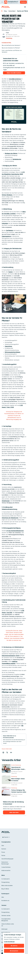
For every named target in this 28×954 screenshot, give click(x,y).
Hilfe (2, 897)
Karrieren (3, 848)
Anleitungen (4, 929)
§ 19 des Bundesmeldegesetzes (15, 530)
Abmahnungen (6, 501)
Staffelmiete (9, 230)
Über (2, 845)
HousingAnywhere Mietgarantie (6, 919)
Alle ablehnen (14, 945)
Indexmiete (5, 223)
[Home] (5, 7)
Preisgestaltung (5, 882)
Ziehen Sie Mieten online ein (7, 924)
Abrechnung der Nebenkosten (10, 518)
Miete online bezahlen (7, 885)
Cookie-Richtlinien (6, 867)
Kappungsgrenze (6, 236)
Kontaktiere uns (5, 900)
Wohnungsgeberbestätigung (12, 352)
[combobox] (6, 837)
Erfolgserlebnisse (5, 932)
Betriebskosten (17, 159)
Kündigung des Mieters (11, 153)
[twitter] (7, 752)
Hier (22, 725)
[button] (11, 752)
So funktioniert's (5, 879)
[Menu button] (25, 6)
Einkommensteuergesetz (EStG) (11, 655)
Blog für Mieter (5, 888)
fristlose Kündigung (7, 195)
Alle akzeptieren (14, 950)
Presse (3, 852)
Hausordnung (8, 346)
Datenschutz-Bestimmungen (5, 863)
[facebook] (3, 752)
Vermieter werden (5, 915)
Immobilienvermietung (15, 79)
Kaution (10, 272)
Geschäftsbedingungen (7, 858)
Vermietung (9, 38)
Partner (3, 855)
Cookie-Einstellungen (9, 941)
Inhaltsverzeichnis (5, 870)
